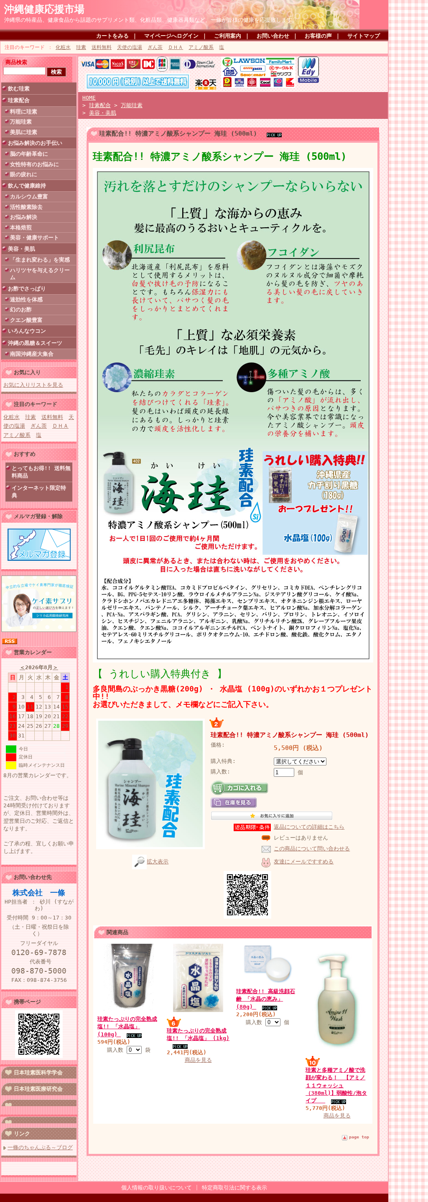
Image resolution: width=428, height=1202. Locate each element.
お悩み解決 (23, 217)
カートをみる (112, 36)
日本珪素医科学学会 (38, 1072)
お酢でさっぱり (27, 288)
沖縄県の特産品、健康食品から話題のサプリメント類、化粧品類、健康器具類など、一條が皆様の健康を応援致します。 (151, 20)
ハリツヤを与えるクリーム (40, 273)
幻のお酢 (21, 309)
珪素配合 (19, 100)
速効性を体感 (26, 299)
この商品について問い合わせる (312, 848)
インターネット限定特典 (39, 491)
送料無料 (102, 47)
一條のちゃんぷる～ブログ (40, 1147)
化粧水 (63, 47)
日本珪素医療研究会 (38, 1089)
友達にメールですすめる (304, 861)
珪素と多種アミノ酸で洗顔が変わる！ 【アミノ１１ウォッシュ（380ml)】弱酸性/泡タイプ (336, 1085)
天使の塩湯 (129, 47)
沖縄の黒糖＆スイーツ (35, 343)
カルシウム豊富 (29, 196)
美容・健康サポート (34, 237)
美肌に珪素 (23, 132)
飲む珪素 (19, 88)
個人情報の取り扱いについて (156, 1187)
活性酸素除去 (26, 207)
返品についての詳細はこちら (309, 827)
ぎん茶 (155, 47)
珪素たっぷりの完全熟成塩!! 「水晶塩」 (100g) (127, 1026)
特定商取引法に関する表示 (234, 1187)
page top (359, 1137)
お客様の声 (318, 36)
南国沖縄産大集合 (32, 354)
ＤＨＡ (175, 47)
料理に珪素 (23, 111)
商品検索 (16, 62)
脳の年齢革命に (29, 154)
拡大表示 (157, 861)
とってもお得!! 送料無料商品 (41, 472)
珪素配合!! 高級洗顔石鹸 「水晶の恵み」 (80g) (265, 998)
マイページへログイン (171, 36)
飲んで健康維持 (27, 185)
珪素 (81, 47)
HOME (89, 98)
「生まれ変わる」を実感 (40, 260)
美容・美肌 (21, 249)
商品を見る (198, 1060)
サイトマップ (363, 36)
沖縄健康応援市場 (44, 9)
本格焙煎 (21, 227)
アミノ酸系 (201, 47)
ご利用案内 (227, 36)
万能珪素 (21, 121)
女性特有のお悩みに (34, 164)
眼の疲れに (23, 174)
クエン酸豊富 (26, 320)
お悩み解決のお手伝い (35, 143)
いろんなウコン (27, 331)
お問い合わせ (273, 36)
